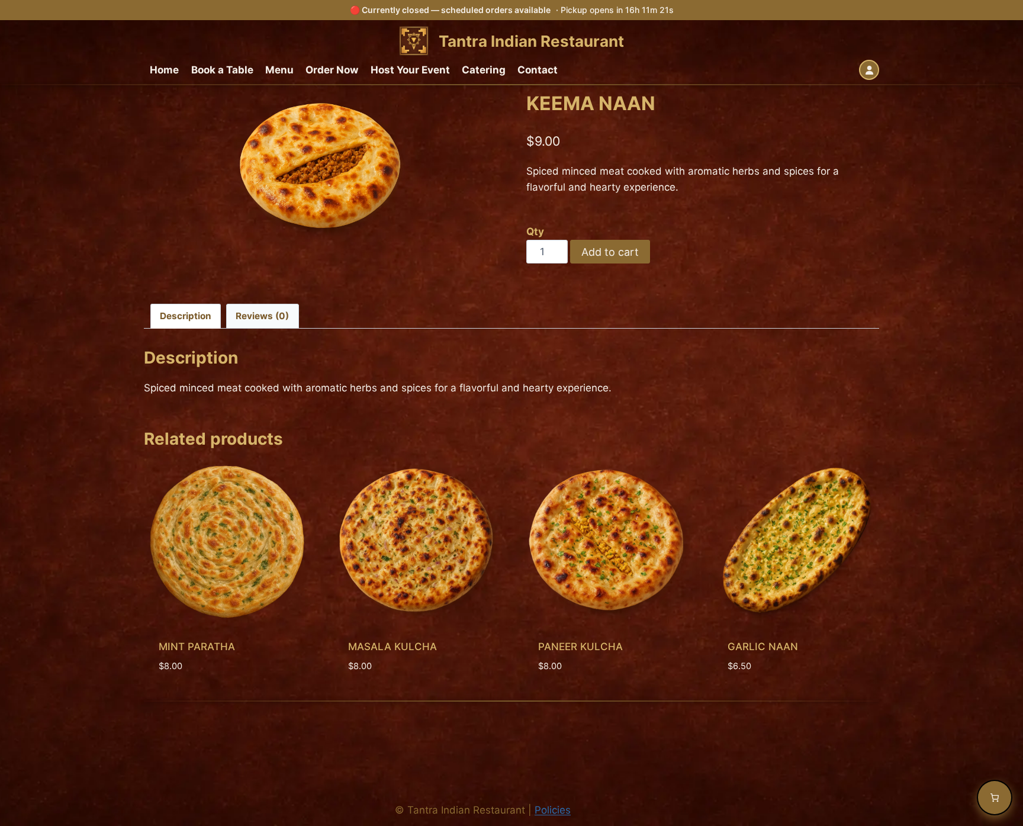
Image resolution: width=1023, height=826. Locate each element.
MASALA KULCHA (392, 647)
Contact (537, 70)
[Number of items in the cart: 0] (994, 797)
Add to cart (610, 252)
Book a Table (222, 70)
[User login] (869, 70)
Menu (279, 70)
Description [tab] (185, 316)
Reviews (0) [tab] (262, 316)
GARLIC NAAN (763, 647)
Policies (553, 810)
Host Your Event (410, 70)
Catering (484, 70)
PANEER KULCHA (580, 647)
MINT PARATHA (197, 647)
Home (164, 70)
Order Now (331, 70)
